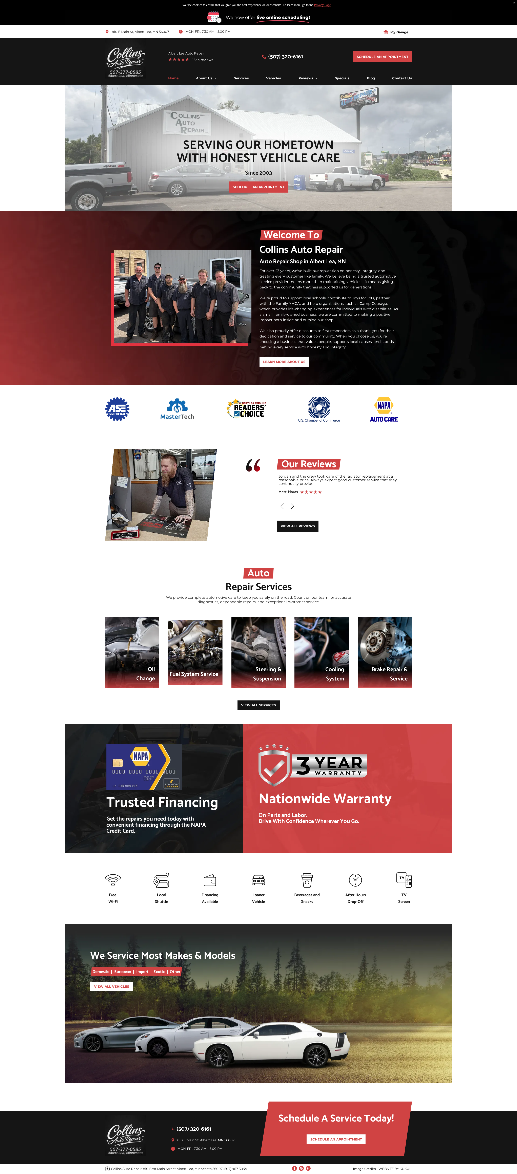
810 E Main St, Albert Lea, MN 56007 (140, 32)
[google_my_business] (301, 1169)
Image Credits (364, 1169)
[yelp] (308, 1169)
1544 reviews (202, 60)
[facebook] (294, 1169)
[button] (292, 506)
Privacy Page (322, 5)
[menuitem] (173, 78)
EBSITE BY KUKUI (396, 1169)
